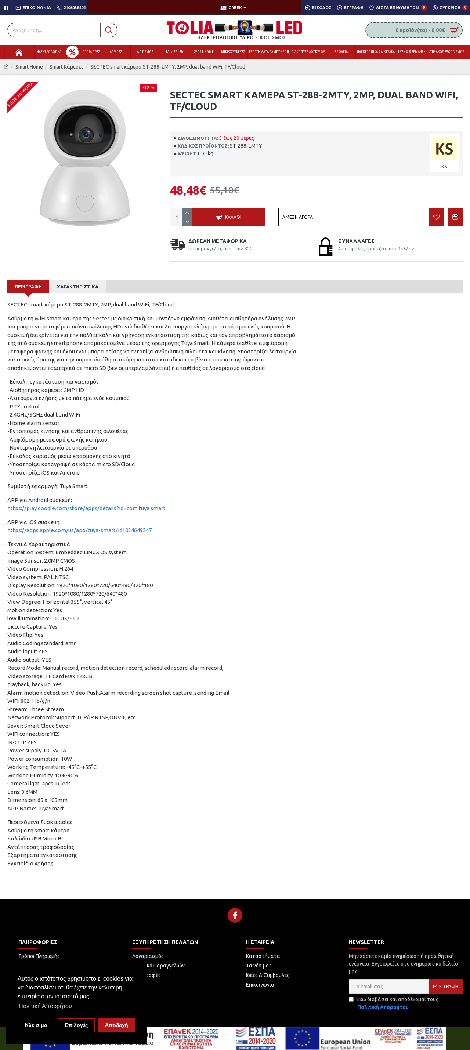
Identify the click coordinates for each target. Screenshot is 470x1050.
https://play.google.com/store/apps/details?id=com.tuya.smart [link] (86, 508)
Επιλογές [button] (76, 1025)
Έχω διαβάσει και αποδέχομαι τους (397, 1003)
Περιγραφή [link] (28, 286)
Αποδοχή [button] (116, 1025)
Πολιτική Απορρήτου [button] (45, 1006)
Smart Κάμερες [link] (67, 67)
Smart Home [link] (29, 67)
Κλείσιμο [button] (36, 1025)
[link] (8, 534)
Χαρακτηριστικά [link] (77, 286)
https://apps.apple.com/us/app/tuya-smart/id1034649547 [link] (79, 530)
